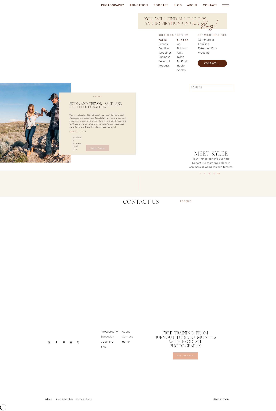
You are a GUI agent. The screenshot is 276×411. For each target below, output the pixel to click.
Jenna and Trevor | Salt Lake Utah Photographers (95, 105)
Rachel (97, 96)
